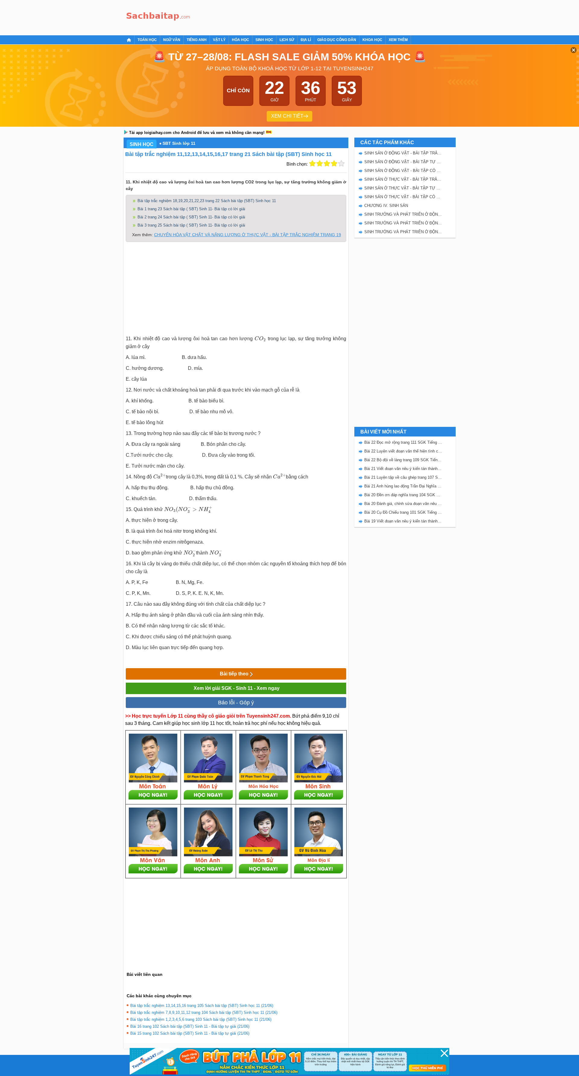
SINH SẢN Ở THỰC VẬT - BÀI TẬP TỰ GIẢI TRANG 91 (403, 188)
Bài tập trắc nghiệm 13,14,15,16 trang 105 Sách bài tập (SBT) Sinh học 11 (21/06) (201, 1005)
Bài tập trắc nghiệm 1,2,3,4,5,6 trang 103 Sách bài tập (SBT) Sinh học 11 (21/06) (200, 1019)
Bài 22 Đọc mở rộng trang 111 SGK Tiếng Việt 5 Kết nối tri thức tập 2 (403, 442)
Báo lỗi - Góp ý (236, 703)
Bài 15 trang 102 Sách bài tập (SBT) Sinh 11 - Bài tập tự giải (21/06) (189, 1033)
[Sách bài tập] (158, 16)
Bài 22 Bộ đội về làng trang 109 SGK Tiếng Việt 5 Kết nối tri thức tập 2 (403, 460)
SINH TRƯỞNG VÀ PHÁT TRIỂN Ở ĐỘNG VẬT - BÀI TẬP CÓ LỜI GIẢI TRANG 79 (403, 232)
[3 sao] (327, 163)
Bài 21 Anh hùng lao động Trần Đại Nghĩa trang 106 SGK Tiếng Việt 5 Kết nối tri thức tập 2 (403, 486)
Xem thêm (398, 40)
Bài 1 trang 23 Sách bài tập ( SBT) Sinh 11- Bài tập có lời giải (191, 209)
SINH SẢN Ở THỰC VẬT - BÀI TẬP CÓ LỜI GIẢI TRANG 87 (403, 197)
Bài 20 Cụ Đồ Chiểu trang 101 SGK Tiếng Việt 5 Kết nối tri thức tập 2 (403, 512)
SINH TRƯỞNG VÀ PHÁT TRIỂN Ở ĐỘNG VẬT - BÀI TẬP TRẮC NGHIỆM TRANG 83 (403, 214)
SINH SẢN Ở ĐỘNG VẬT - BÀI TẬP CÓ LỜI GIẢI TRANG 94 (403, 170)
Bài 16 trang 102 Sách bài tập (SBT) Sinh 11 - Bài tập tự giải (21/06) (189, 1026)
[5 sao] (341, 163)
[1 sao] (312, 163)
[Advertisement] (303, 16)
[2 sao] (319, 163)
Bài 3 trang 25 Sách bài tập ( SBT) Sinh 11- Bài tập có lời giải (191, 225)
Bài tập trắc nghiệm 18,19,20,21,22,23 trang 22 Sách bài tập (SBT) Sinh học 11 (207, 200)
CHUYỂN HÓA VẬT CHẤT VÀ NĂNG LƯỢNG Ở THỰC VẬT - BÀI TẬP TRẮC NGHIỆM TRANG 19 (247, 234)
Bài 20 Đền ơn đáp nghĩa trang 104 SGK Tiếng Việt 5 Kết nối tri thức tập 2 (403, 495)
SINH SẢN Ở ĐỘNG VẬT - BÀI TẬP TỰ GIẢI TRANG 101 (403, 162)
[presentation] (260, 338)
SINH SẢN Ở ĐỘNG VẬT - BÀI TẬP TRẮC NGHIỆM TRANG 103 (403, 153)
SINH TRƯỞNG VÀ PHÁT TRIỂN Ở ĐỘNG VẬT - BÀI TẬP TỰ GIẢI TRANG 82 (403, 223)
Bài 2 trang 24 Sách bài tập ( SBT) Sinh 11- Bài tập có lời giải (191, 217)
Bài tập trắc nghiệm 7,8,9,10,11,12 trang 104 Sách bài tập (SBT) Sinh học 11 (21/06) (203, 1012)
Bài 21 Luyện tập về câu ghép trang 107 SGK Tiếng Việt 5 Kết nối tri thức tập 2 (403, 477)
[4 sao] (334, 163)
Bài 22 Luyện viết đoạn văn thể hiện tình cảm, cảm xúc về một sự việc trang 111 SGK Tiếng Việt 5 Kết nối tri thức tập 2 (403, 451)
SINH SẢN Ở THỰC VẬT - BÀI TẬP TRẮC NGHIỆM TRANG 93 (403, 179)
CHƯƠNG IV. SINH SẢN (386, 205)
